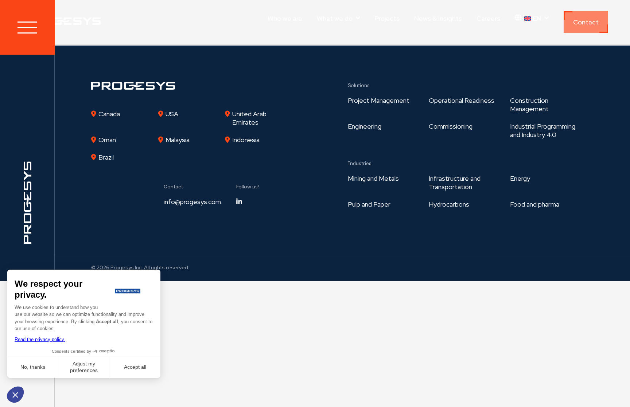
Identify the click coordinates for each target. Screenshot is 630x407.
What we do (335, 18)
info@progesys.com (192, 201)
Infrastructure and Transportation (455, 182)
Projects (387, 18)
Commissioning (450, 126)
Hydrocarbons (449, 204)
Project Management (378, 100)
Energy (520, 178)
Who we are (285, 18)
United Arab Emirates (249, 118)
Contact (586, 22)
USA (172, 114)
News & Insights (438, 18)
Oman (107, 140)
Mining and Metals (373, 178)
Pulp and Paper (369, 204)
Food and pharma (534, 204)
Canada (109, 114)
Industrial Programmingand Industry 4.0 (542, 130)
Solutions (359, 85)
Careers (488, 18)
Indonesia (246, 140)
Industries (360, 163)
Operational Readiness (461, 100)
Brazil (106, 157)
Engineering (364, 126)
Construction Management (529, 104)
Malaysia (178, 140)
